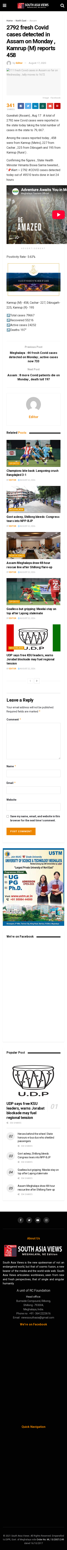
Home (10, 20)
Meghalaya (16, 509)
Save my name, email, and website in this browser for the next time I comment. (35, 818)
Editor (19, 63)
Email (11, 783)
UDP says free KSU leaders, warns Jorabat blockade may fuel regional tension (30, 659)
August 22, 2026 (27, 480)
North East (21, 20)
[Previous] (30, 680)
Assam (33, 20)
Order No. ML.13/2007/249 (50, 1539)
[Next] (37, 680)
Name (11, 766)
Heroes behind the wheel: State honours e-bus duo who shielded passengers (36, 1137)
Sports (14, 463)
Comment (14, 719)
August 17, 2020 (37, 63)
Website (11, 799)
